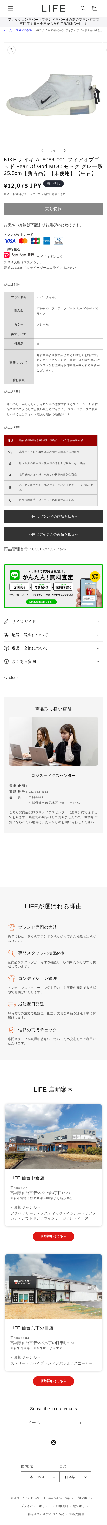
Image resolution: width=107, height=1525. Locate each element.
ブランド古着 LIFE (33, 1498)
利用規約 (62, 1506)
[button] (10, 8)
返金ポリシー (87, 1498)
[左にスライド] (42, 150)
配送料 (17, 194)
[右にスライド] (65, 150)
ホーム (8, 30)
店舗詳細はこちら (54, 1236)
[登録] (79, 1423)
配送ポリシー (82, 1506)
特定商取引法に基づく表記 (46, 1514)
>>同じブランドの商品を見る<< (53, 516)
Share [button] (14, 677)
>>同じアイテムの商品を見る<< (53, 534)
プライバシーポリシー (36, 1506)
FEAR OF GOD (24, 30)
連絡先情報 (76, 1514)
